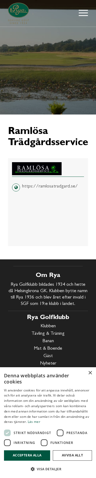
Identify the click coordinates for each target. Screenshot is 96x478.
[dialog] (48, 422)
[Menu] (82, 13)
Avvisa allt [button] (72, 455)
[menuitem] (82, 13)
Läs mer (34, 421)
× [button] (90, 373)
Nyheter (48, 363)
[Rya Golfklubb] (19, 13)
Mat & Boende (48, 348)
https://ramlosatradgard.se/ (50, 186)
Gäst (48, 356)
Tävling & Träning (48, 334)
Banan (48, 341)
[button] (48, 469)
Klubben (48, 326)
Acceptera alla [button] (27, 455)
